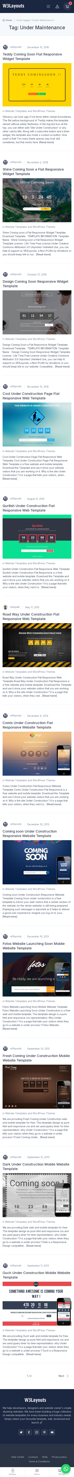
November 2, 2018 (37, 162)
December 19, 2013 (38, 936)
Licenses (33, 1457)
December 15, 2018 (38, 47)
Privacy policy (59, 1457)
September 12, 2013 (38, 1157)
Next (62, 1376)
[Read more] (46, 142)
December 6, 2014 (37, 715)
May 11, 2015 (32, 607)
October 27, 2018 (37, 274)
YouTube (52, 1432)
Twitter (21, 1432)
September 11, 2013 (38, 1265)
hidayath (14, 606)
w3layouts (15, 46)
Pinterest (44, 1432)
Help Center (17, 1457)
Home (9, 20)
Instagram (37, 1432)
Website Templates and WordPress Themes (30, 111)
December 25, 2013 (38, 824)
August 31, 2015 (35, 498)
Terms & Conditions (39, 1461)
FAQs (45, 1457)
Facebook (29, 1432)
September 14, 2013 (38, 1048)
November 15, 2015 (38, 386)
